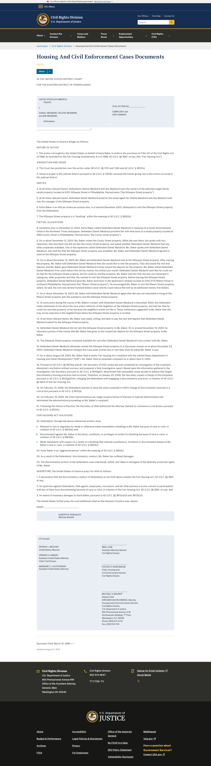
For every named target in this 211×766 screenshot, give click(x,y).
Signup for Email (150, 670)
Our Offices (143, 16)
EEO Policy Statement (119, 750)
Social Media (144, 675)
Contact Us (169, 16)
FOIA (39, 752)
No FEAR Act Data (118, 743)
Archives (41, 745)
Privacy (76, 745)
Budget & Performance (49, 738)
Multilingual (149, 731)
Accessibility (79, 731)
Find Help (156, 16)
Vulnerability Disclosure (120, 757)
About (40, 731)
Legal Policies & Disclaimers (87, 738)
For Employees (80, 752)
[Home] (60, 25)
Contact (152, 754)
